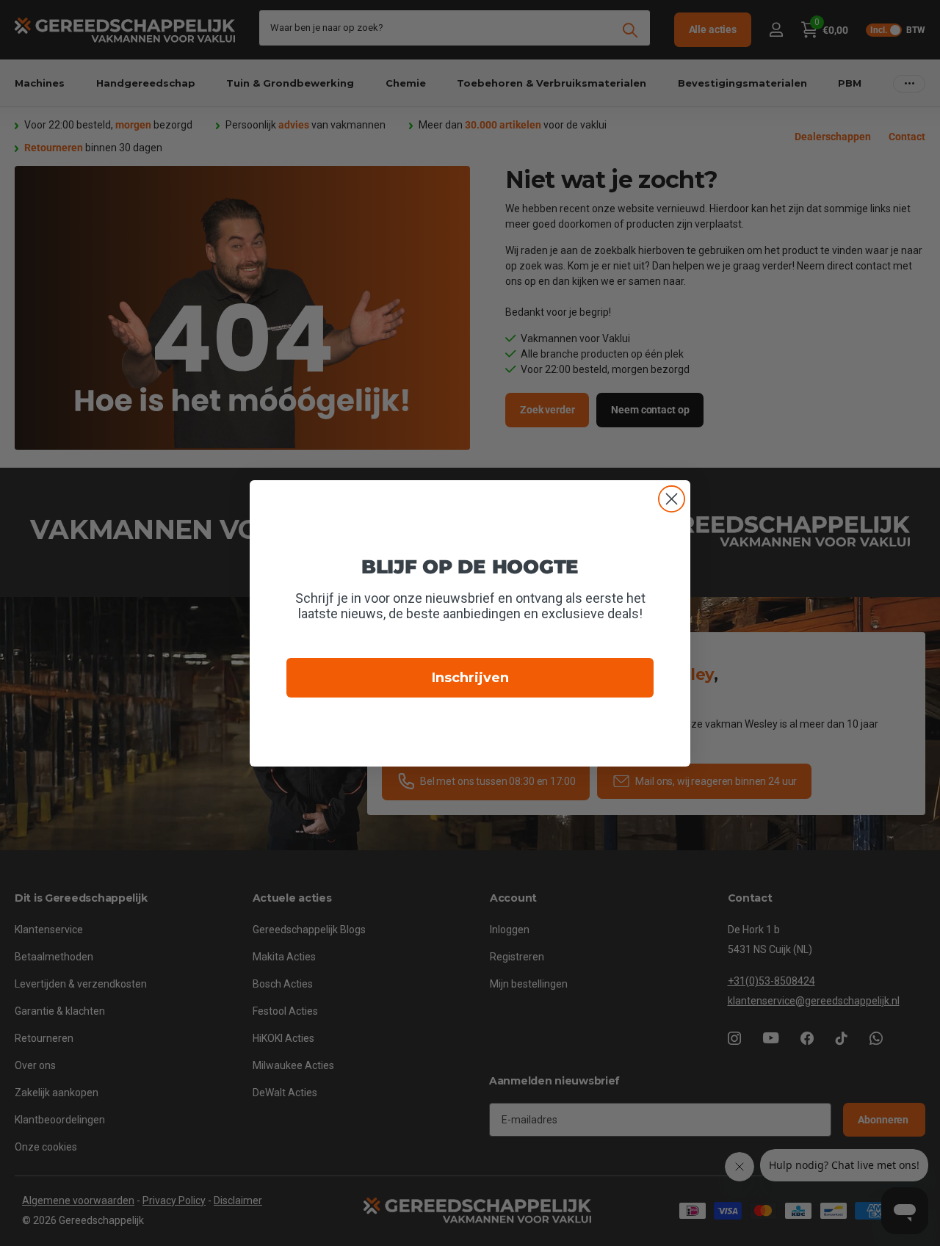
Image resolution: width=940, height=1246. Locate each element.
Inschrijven (470, 678)
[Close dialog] (671, 499)
